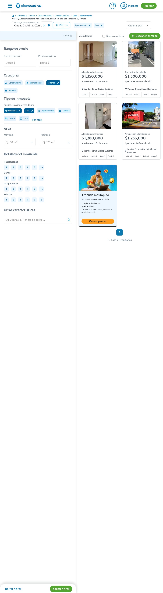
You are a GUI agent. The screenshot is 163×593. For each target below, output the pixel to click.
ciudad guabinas (62, 16)
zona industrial (44, 16)
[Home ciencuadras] (29, 6)
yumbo (31, 16)
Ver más (37, 119)
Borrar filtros (13, 588)
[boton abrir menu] (9, 5)
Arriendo (21, 16)
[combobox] (138, 25)
